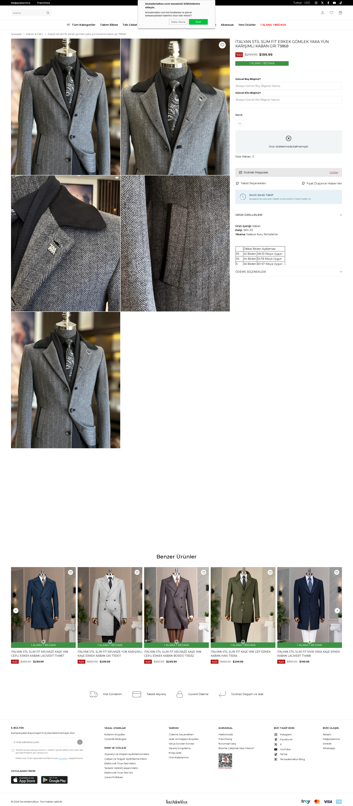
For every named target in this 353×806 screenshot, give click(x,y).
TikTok (284, 754)
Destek (327, 743)
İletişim (327, 734)
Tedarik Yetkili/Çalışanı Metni (121, 768)
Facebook (286, 739)
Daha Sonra (178, 21)
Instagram (286, 734)
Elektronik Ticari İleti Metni (120, 763)
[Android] (54, 780)
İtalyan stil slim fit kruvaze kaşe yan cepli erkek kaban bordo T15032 (172, 653)
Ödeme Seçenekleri (250, 271)
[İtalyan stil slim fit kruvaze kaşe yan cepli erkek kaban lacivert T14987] (43, 607)
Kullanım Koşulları (114, 734)
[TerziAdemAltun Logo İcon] (176, 802)
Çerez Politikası (113, 777)
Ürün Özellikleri (248, 215)
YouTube (285, 749)
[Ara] (47, 13)
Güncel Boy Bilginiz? (248, 79)
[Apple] (24, 780)
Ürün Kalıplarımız (179, 757)
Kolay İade (175, 752)
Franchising (226, 739)
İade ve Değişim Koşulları (184, 739)
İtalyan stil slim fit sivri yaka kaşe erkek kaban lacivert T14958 (308, 653)
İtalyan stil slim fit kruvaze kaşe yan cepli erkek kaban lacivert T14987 (39, 653)
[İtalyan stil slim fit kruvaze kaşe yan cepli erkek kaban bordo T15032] (176, 607)
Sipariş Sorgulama (179, 748)
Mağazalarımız (20, 2)
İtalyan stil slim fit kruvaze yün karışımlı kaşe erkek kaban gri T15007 (110, 653)
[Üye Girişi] (322, 12)
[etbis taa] (225, 761)
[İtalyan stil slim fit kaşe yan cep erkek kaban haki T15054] (243, 607)
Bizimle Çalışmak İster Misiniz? (236, 748)
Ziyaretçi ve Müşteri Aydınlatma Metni (126, 754)
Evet (198, 21)
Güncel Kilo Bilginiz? (248, 92)
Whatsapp (329, 748)
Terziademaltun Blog (292, 759)
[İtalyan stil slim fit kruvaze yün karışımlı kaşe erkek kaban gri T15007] (110, 607)
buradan (63, 758)
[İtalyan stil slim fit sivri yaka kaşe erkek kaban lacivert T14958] (309, 607)
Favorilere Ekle (70, 572)
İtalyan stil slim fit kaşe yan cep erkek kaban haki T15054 (241, 653)
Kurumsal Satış (227, 743)
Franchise (43, 2)
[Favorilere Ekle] (222, 45)
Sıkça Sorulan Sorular (182, 743)
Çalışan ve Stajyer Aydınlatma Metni (125, 758)
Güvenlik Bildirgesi (115, 739)
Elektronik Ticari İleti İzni (118, 772)
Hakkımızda (226, 734)
